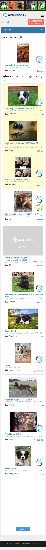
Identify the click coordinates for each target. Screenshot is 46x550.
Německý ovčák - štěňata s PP (18, 400)
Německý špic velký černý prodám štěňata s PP (24, 295)
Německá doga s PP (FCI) (16, 65)
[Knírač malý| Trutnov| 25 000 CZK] (11, 5)
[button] (42, 15)
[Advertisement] (23, 501)
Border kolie (10, 468)
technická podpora (13, 543)
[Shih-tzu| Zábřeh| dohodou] (41, 5)
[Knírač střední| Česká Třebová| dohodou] (31, 5)
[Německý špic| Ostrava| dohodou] (19, 5)
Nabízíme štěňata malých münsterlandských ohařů (16, 259)
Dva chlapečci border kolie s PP (19, 109)
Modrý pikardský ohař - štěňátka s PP (21, 143)
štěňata (8, 365)
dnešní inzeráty (26, 543)
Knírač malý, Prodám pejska (17, 179)
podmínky (36, 543)
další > (23, 529)
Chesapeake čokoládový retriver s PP (22, 214)
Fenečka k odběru (13, 434)
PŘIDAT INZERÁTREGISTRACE (35, 22)
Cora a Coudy (11, 331)
